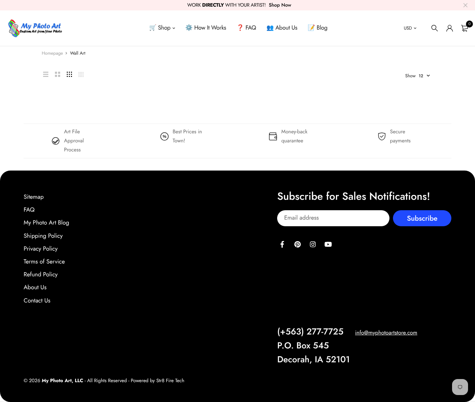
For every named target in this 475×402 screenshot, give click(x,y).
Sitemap (34, 197)
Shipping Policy (43, 235)
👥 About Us (281, 28)
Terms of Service (44, 262)
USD (408, 28)
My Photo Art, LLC (62, 380)
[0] (464, 28)
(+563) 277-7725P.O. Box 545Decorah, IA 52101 (313, 345)
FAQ (29, 210)
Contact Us (37, 300)
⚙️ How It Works (205, 28)
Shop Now (280, 5)
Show (410, 75)
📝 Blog (318, 28)
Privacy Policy (41, 248)
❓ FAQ (246, 28)
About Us (35, 287)
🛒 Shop (159, 28)
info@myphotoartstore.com (386, 333)
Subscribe (422, 218)
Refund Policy (41, 274)
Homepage (52, 53)
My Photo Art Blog (46, 223)
